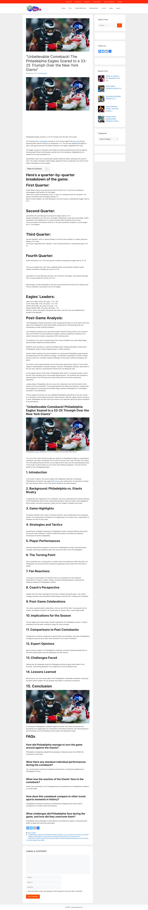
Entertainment (93, 8)
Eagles (37, 452)
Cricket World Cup (80, 8)
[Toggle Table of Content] (46, 168)
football (103, 8)
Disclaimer (87, 1)
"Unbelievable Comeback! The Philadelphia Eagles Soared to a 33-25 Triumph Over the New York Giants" (58, 834)
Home (63, 8)
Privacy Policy (96, 1)
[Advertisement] (57, 123)
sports (118, 8)
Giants (31, 267)
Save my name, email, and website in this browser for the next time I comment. (55, 891)
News (111, 8)
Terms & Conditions (109, 1)
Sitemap (120, 1)
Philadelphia (43, 141)
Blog (70, 8)
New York (76, 141)
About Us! (69, 1)
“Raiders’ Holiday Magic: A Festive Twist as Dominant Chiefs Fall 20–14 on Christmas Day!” (54, 836)
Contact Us (78, 1)
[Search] (119, 25)
